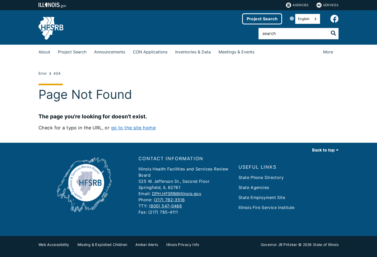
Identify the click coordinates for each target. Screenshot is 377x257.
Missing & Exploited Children (102, 244)
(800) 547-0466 (165, 205)
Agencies (301, 5)
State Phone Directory (261, 177)
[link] (334, 19)
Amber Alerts (146, 244)
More (328, 51)
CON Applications (150, 51)
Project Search (262, 18)
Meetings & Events (236, 51)
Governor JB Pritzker (279, 244)
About (44, 51)
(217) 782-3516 (169, 199)
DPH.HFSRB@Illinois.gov (176, 193)
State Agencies (254, 187)
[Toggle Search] (333, 33)
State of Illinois (326, 244)
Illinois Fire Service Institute (267, 207)
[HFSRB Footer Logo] (86, 213)
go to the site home (133, 127)
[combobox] (307, 19)
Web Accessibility (53, 244)
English (304, 19)
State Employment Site (262, 197)
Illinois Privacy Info (182, 244)
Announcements (109, 51)
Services (331, 5)
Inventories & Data (193, 51)
